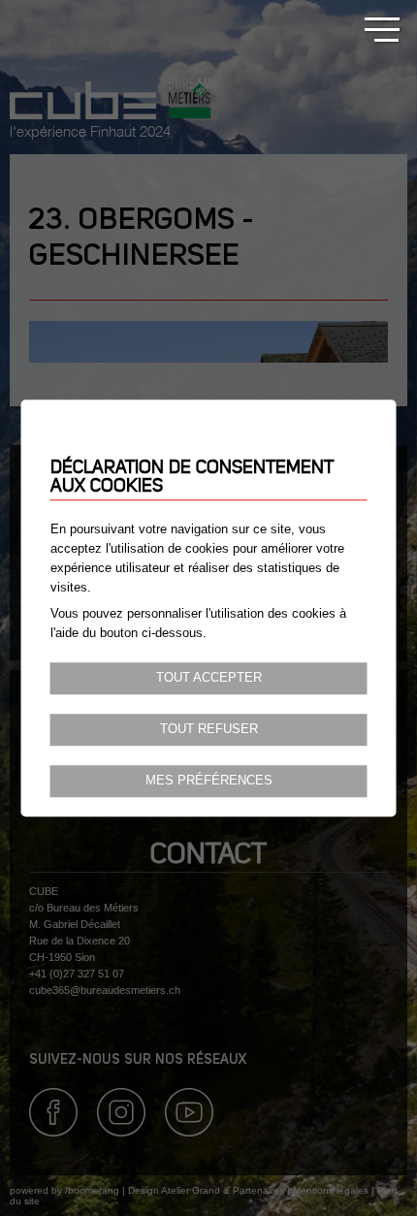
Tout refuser (209, 729)
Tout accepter (209, 678)
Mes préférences (209, 780)
